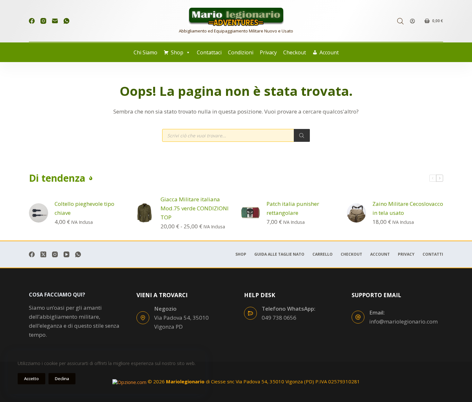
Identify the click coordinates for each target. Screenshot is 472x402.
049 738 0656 (279, 317)
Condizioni (240, 52)
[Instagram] (43, 21)
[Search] (302, 135)
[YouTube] (66, 254)
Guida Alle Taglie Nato (279, 254)
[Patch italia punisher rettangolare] (250, 213)
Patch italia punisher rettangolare (293, 208)
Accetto (31, 378)
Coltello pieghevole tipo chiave (84, 208)
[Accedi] (412, 21)
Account (329, 52)
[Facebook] (32, 21)
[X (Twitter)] (43, 254)
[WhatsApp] (66, 21)
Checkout (294, 52)
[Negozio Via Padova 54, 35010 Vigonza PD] (142, 317)
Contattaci (209, 52)
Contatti (433, 254)
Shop (177, 52)
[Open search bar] (400, 21)
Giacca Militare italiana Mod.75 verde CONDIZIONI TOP (195, 208)
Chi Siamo (145, 52)
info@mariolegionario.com (403, 321)
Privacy (268, 52)
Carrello (322, 254)
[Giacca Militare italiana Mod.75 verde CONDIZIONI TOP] (144, 213)
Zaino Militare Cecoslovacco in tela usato (407, 208)
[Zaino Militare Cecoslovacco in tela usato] (356, 213)
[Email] (55, 21)
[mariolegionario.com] (236, 16)
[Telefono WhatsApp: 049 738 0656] (250, 313)
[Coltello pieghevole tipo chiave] (38, 213)
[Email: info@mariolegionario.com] (358, 317)
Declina (62, 378)
